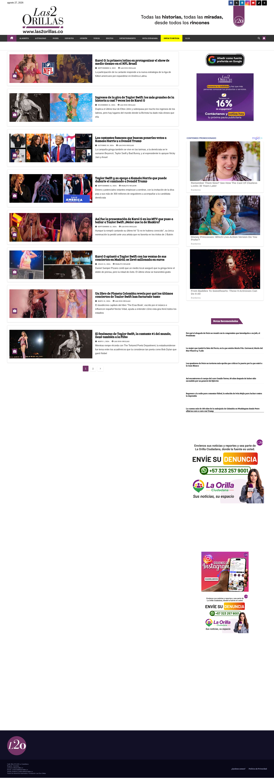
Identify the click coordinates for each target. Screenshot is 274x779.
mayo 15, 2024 (104, 301)
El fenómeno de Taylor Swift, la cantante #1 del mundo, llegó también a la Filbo (133, 335)
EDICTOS (109, 38)
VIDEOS (96, 38)
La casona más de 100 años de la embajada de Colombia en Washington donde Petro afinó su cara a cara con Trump (222, 409)
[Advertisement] (225, 526)
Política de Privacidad (257, 768)
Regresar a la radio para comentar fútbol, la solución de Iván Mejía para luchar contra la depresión (224, 394)
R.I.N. (188, 38)
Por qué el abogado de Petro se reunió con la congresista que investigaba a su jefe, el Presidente (223, 334)
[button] (259, 38)
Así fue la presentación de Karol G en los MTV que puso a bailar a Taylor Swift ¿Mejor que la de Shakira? (134, 220)
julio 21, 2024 (104, 264)
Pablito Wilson (128, 185)
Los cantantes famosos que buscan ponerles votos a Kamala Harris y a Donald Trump (130, 139)
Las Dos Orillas (128, 68)
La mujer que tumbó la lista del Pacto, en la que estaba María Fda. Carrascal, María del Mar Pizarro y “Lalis (224, 349)
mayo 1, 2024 (104, 341)
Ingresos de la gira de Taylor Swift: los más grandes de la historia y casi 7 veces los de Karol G (134, 98)
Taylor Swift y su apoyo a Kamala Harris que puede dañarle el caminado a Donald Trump (131, 179)
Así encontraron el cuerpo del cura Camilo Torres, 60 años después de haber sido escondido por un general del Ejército (221, 379)
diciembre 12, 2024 (107, 105)
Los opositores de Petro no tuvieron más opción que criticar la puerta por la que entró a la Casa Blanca (224, 364)
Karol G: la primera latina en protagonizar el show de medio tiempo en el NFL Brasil (132, 61)
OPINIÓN (83, 38)
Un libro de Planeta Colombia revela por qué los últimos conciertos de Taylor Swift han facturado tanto (134, 295)
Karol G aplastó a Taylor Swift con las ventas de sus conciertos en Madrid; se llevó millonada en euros (130, 257)
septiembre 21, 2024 (107, 185)
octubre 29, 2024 (106, 145)
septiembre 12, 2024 (107, 226)
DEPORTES (69, 38)
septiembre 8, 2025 (107, 68)
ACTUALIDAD (40, 38)
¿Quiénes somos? (238, 768)
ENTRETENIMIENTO (127, 38)
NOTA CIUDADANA (150, 38)
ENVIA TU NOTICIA (171, 38)
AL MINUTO (24, 38)
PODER (55, 38)
